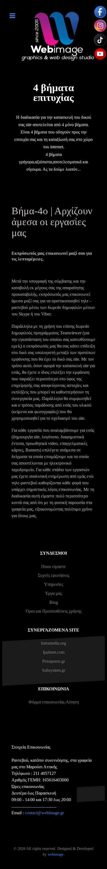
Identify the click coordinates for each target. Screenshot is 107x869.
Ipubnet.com (53, 652)
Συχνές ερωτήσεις (53, 575)
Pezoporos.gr (53, 661)
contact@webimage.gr (44, 812)
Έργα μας (53, 593)
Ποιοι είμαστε (53, 566)
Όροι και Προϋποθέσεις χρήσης (53, 611)
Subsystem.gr (53, 670)
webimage (55, 854)
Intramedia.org (53, 643)
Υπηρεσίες (53, 584)
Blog (53, 602)
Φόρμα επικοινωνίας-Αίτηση (54, 702)
